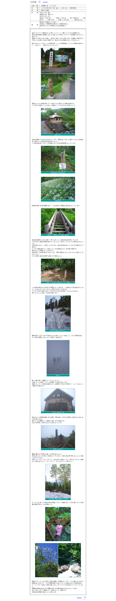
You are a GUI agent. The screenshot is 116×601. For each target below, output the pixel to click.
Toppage (45, 2)
